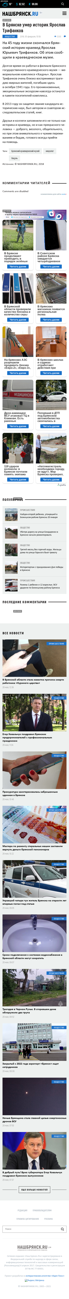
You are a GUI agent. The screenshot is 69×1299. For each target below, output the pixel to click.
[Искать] (62, 1229)
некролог (50, 151)
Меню (64, 13)
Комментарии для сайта (53, 194)
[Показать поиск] (62, 4)
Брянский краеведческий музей (25, 151)
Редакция (22, 1210)
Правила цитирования (27, 1218)
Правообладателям (42, 1210)
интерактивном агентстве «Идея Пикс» (45, 1276)
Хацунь (14, 158)
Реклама (48, 1218)
